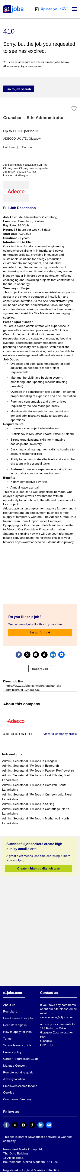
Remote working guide (18, 1072)
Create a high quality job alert (38, 868)
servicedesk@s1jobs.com (57, 1017)
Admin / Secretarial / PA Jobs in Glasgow (29, 761)
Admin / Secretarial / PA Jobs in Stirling (28, 804)
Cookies (8, 1092)
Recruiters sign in (15, 1025)
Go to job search (19, 89)
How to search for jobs (18, 1018)
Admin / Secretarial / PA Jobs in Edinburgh (30, 765)
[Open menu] (74, 9)
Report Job (40, 668)
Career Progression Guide (21, 1058)
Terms (7, 1038)
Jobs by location (14, 1079)
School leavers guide (17, 1045)
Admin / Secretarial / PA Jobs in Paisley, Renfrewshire (38, 770)
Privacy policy (12, 1052)
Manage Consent (14, 1065)
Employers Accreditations (20, 1086)
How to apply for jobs (17, 1031)
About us (9, 1005)
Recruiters (10, 1011)
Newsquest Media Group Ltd (22, 1149)
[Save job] (74, 108)
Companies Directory (17, 1099)
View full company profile (60, 733)
